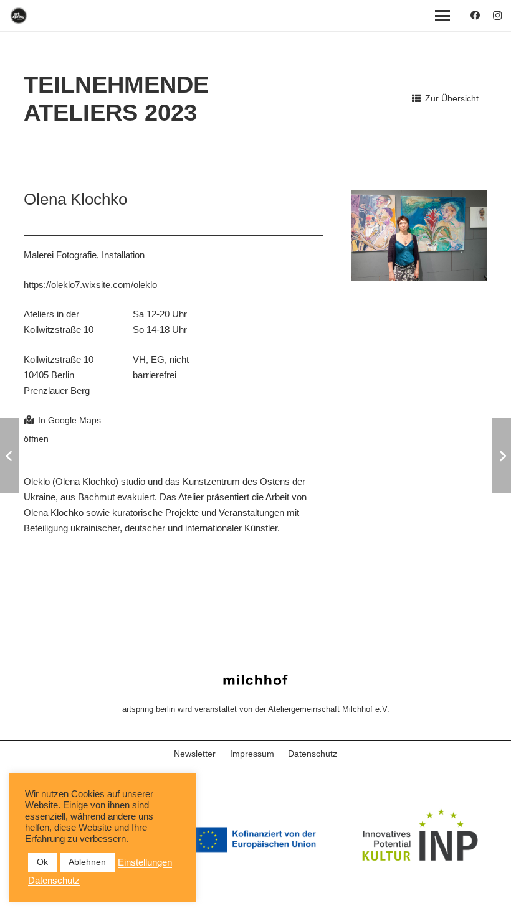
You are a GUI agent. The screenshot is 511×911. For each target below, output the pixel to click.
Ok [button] (42, 862)
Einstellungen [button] (145, 862)
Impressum (252, 754)
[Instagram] (497, 16)
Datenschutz (312, 754)
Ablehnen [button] (87, 862)
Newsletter (195, 754)
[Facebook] (475, 15)
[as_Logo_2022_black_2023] (18, 15)
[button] (442, 15)
